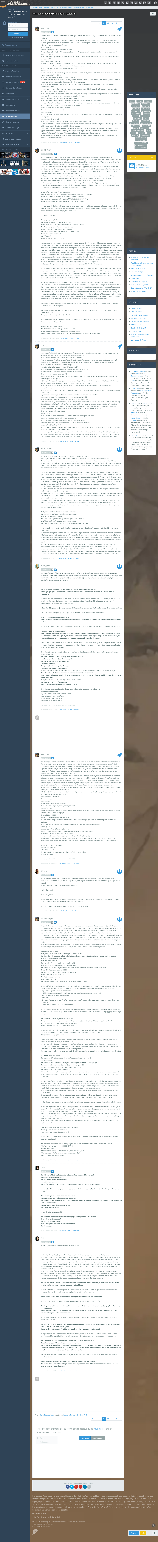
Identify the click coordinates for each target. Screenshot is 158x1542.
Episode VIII (146, 111)
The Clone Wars (140, 140)
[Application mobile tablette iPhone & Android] (105, 3)
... (99, 23)
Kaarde (65, 1415)
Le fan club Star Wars (11, 50)
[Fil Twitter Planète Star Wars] (127, 3)
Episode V (135, 108)
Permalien (77, 142)
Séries (133, 133)
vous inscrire (99, 1428)
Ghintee (133, 420)
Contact (69, 1522)
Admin (70, 142)
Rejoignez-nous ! (79, 1522)
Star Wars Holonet (40, 1517)
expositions (39, 1507)
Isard (148, 435)
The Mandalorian (141, 143)
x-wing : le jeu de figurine (139, 285)
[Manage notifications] (154, 1525)
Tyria (43, 1167)
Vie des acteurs (140, 147)
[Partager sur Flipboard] (80, 1487)
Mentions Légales (44, 1522)
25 (116, 23)
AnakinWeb (64, 1496)
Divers (139, 101)
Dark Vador (49, 1504)
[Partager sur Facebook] (68, 1487)
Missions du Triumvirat (139, 318)
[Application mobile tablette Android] (114, 3)
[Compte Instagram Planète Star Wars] (123, 3)
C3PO (65, 1504)
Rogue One (145, 128)
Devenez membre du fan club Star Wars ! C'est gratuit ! (17, 14)
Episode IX (146, 106)
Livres (146, 118)
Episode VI (145, 108)
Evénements (136, 113)
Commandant (136, 376)
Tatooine (134, 412)
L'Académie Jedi (136, 312)
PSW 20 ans (146, 125)
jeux (122, 1504)
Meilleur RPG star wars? (139, 291)
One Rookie (135, 388)
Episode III (145, 104)
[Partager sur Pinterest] (76, 1487)
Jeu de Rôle (145, 116)
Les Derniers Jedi (48, 1510)
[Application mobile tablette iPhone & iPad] (110, 3)
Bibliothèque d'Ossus (47, 1415)
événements (52, 1507)
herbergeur (135, 278)
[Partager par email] (89, 1487)
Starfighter (145, 135)
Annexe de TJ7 (136, 325)
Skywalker (147, 391)
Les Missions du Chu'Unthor (140, 321)
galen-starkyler (74, 1415)
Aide (143, 1533)
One (137, 393)
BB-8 (76, 1504)
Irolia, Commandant (138, 371)
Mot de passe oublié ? (18, 37)
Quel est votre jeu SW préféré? (141, 288)
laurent (44, 870)
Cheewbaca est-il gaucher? (140, 281)
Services (141, 133)
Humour (135, 116)
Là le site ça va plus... (138, 272)
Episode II (135, 104)
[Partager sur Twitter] (72, 1487)
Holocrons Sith (136, 331)
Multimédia (134, 123)
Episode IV (135, 106)
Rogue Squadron (138, 130)
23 (108, 23)
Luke (142, 391)
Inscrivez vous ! (98, 1438)
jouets (117, 1504)
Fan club (147, 113)
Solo (149, 133)
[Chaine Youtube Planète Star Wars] (131, 3)
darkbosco (46, 565)
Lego (127, 1504)
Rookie (133, 393)
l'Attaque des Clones (97, 1498)
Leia (149, 1501)
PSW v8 (34, 1522)
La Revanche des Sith (123, 1498)
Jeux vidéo (137, 118)
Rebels (135, 128)
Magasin (136, 121)
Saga (148, 130)
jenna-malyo (47, 149)
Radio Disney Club (54, 1517)
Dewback (134, 403)
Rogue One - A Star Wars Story (94, 1507)
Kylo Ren (58, 1504)
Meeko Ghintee (136, 418)
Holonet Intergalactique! (139, 315)
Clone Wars (149, 1504)
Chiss (138, 374)
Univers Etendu (140, 145)
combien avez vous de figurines (142, 275)
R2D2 (70, 1504)
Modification (63, 142)
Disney (120, 1496)
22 (103, 23)
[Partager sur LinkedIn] (85, 1487)
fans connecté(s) (143, 166)
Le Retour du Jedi (84, 1501)
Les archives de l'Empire (139, 340)
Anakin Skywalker (135, 1501)
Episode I (148, 101)
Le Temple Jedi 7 (137, 308)
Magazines (145, 121)
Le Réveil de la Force (59, 1498)
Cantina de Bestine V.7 (138, 328)
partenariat (9, 149)
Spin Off (135, 135)
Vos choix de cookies (59, 1522)
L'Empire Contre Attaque (57, 1501)
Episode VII (135, 111)
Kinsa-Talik (83, 1415)
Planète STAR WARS (18, 3)
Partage (133, 1533)
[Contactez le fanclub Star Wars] (145, 3)
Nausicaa (45, 28)
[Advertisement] (81, 731)
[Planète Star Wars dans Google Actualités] (140, 3)
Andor (132, 101)
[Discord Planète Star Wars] (136, 3)
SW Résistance (141, 138)
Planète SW (136, 125)
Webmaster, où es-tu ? (138, 268)
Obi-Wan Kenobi (146, 123)
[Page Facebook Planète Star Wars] (118, 3)
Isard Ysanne (135, 435)
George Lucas (107, 1496)
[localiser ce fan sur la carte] (52, 154)
